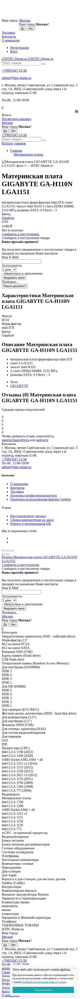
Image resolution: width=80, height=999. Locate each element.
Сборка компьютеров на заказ (32, 520)
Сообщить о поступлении (20, 234)
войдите (42, 440)
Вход (13, 51)
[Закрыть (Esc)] (3, 550)
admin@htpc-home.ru (16, 78)
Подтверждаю (43, 990)
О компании (11, 40)
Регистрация (19, 47)
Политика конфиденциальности (33, 495)
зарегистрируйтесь (15, 440)
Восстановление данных (28, 516)
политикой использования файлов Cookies (43, 982)
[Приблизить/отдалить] (12, 550)
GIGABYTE (19, 386)
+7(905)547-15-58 (14, 70)
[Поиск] (43, 64)
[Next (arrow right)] (7, 554)
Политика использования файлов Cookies (40, 499)
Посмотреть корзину (17, 119)
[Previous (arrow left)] (3, 554)
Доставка (8, 32)
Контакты (9, 36)
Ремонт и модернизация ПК (30, 524)
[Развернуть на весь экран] (7, 550)
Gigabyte (8, 218)
